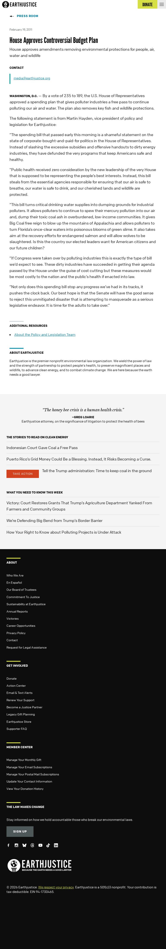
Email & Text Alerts (19, 692)
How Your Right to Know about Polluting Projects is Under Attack (63, 532)
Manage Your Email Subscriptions (29, 767)
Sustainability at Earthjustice (26, 604)
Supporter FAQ (16, 729)
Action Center (16, 685)
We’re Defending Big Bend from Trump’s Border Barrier (54, 520)
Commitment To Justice (23, 597)
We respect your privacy (56, 887)
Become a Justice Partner (24, 707)
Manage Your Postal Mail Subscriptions (32, 774)
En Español (14, 582)
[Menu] (161, 4)
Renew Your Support (20, 700)
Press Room (27, 16)
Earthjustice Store (18, 721)
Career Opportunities (20, 625)
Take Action (23, 473)
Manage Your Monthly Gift (23, 760)
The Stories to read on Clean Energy (37, 437)
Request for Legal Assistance (26, 647)
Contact (12, 640)
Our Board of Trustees (21, 589)
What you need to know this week (34, 492)
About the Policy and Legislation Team (44, 334)
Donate (11, 678)
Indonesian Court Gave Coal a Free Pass (42, 447)
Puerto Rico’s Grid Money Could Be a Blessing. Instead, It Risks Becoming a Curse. (78, 459)
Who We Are (15, 575)
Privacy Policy (16, 633)
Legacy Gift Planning (20, 714)
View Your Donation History (24, 788)
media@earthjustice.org (32, 78)
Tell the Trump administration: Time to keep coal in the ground (97, 470)
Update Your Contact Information (29, 781)
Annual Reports (17, 611)
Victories (12, 618)
